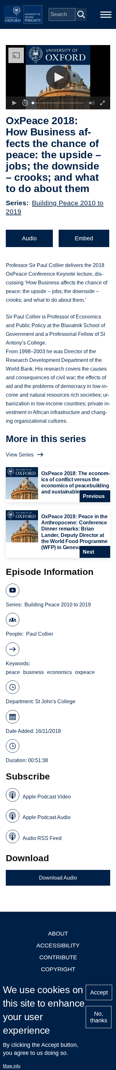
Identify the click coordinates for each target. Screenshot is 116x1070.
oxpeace (85, 672)
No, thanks (98, 1017)
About (58, 933)
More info (11, 1066)
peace (13, 672)
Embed (84, 238)
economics (59, 672)
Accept (99, 992)
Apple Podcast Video (47, 796)
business (33, 672)
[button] (58, 77)
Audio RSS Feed (42, 838)
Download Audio (58, 878)
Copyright (58, 969)
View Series (20, 454)
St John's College (55, 701)
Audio (29, 238)
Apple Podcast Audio (47, 817)
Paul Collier (39, 634)
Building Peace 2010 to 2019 (57, 604)
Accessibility (58, 945)
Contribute (58, 957)
